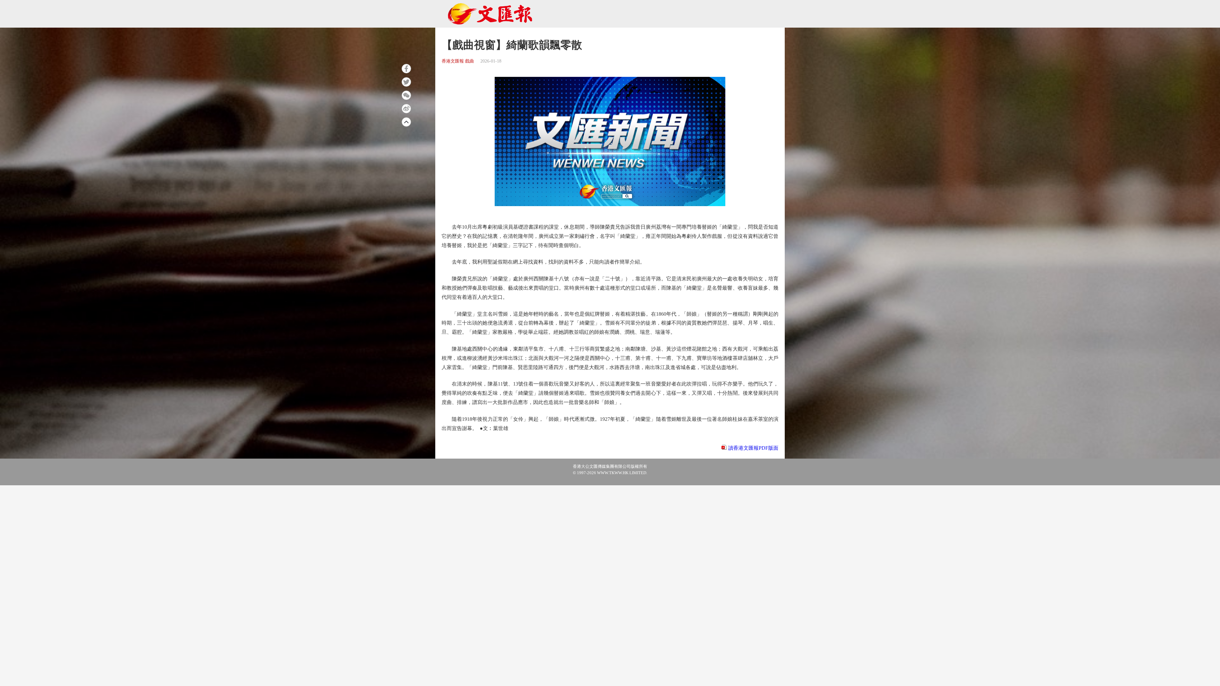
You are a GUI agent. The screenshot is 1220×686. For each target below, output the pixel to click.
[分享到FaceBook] (406, 68)
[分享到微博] (406, 108)
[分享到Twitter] (406, 82)
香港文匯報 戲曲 (458, 61)
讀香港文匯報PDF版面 (753, 448)
